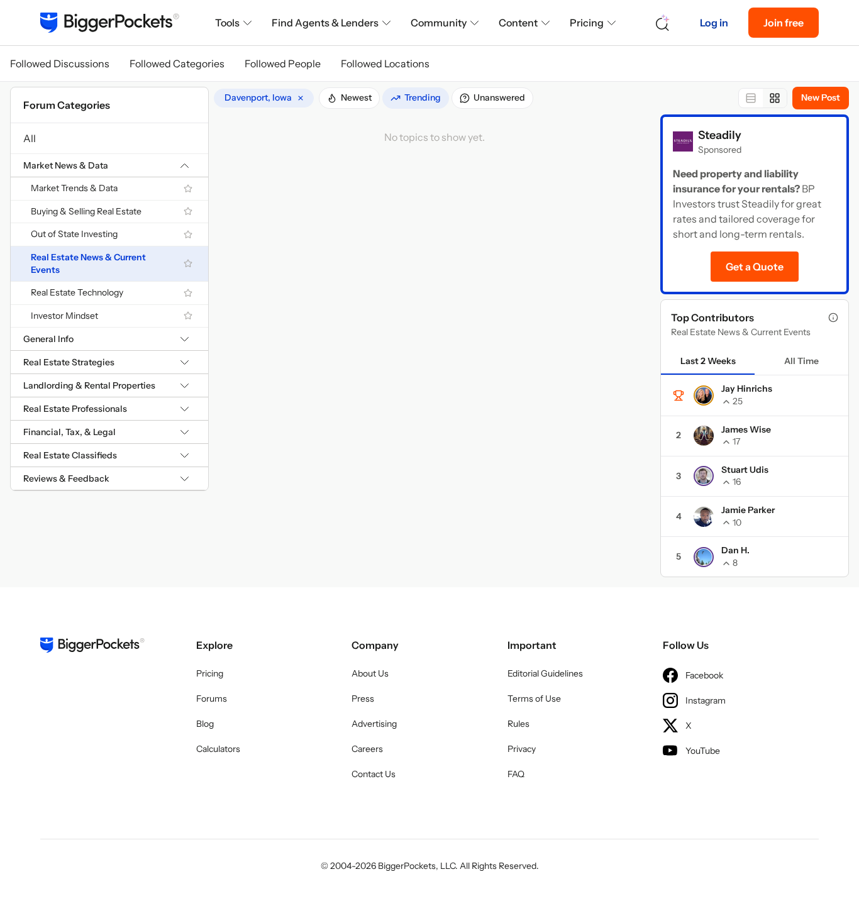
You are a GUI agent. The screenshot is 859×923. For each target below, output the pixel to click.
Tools (227, 22)
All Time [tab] (801, 361)
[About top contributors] (833, 317)
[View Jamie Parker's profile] (704, 517)
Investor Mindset (64, 315)
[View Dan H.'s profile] (704, 557)
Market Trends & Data (74, 188)
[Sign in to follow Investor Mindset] (188, 315)
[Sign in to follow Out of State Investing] (188, 234)
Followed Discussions (59, 63)
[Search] (663, 22)
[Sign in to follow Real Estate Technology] (188, 293)
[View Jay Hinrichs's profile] (704, 395)
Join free (783, 22)
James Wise (746, 429)
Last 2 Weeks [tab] (708, 361)
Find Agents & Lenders (325, 22)
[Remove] (301, 98)
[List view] (751, 98)
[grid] (264, 98)
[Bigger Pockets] (109, 23)
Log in (714, 22)
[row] (264, 98)
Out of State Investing (74, 234)
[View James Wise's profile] (704, 436)
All (29, 138)
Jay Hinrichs (746, 388)
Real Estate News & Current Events (88, 263)
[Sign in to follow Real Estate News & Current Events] (188, 263)
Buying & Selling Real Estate (86, 211)
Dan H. (735, 550)
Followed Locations (385, 63)
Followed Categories (177, 63)
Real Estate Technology (77, 292)
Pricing (587, 22)
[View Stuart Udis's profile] (704, 476)
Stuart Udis (744, 469)
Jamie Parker (748, 510)
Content (518, 22)
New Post (820, 97)
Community (439, 22)
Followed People (283, 63)
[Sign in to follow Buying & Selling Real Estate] (188, 211)
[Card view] (775, 98)
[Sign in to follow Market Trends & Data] (188, 188)
